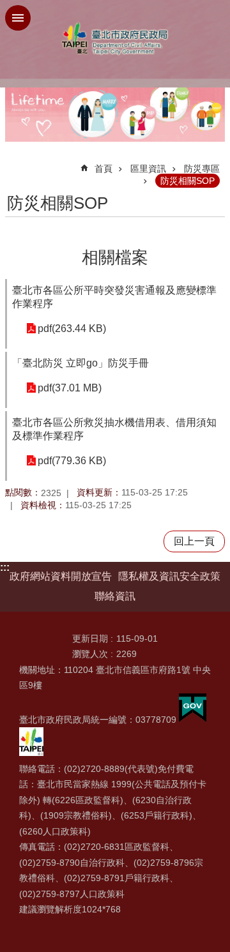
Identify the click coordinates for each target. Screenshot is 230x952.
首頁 (103, 168)
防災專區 (202, 168)
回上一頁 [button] (194, 541)
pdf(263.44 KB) (72, 328)
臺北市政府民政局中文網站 (114, 38)
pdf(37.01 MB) (70, 387)
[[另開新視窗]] (192, 719)
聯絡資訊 (115, 596)
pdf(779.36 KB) (72, 460)
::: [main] (13, 163)
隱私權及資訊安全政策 (169, 576)
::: (5, 567)
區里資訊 (148, 168)
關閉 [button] (18, 18)
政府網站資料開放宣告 (61, 576)
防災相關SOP (187, 181)
